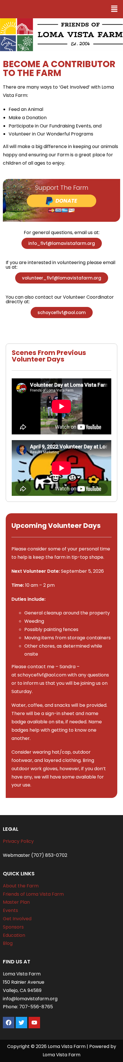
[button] (114, 9)
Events (10, 910)
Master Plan (16, 902)
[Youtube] (34, 1022)
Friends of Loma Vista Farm (33, 894)
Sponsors (13, 927)
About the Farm (21, 886)
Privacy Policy (18, 841)
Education (14, 935)
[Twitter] (21, 1022)
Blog (8, 943)
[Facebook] (8, 1022)
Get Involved (17, 918)
